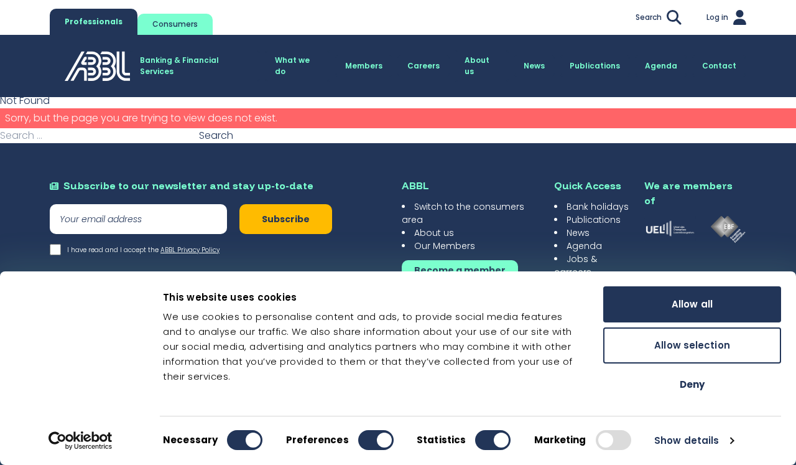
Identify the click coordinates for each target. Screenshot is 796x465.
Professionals (94, 21)
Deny (692, 384)
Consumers (175, 24)
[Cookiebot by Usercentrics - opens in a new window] (80, 440)
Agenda (584, 246)
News (578, 233)
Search (216, 135)
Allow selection (692, 345)
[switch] (376, 440)
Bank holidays (598, 206)
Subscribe (286, 219)
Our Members (444, 246)
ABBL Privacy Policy (190, 250)
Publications (594, 220)
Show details (686, 440)
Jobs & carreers (575, 265)
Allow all (692, 304)
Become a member (460, 270)
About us (434, 233)
